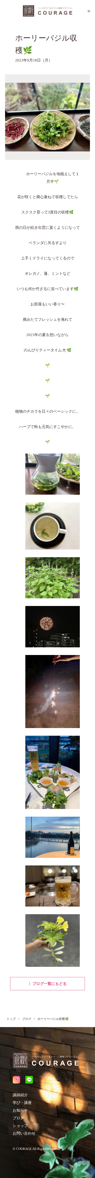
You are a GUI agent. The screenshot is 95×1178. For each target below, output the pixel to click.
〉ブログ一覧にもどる (48, 984)
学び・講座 (22, 1103)
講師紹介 (20, 1095)
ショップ (20, 1126)
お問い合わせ (24, 1133)
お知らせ (20, 1110)
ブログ (18, 1118)
